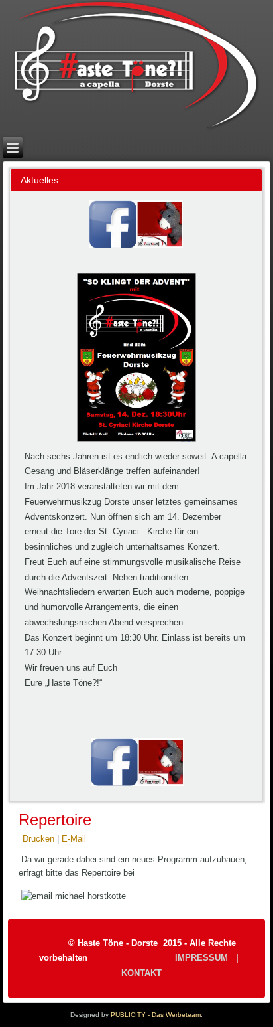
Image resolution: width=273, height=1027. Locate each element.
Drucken (40, 839)
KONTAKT (141, 973)
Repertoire (55, 820)
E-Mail (74, 839)
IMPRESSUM (201, 958)
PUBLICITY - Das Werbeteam (156, 1014)
